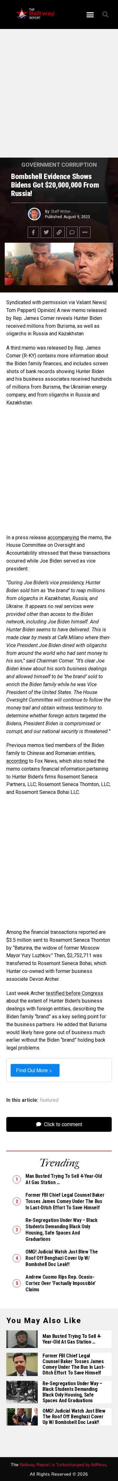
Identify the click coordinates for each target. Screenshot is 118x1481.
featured (49, 1100)
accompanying (63, 538)
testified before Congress (74, 993)
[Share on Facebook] (33, 232)
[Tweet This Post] (46, 232)
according (17, 761)
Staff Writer (60, 211)
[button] (90, 14)
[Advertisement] (59, 96)
